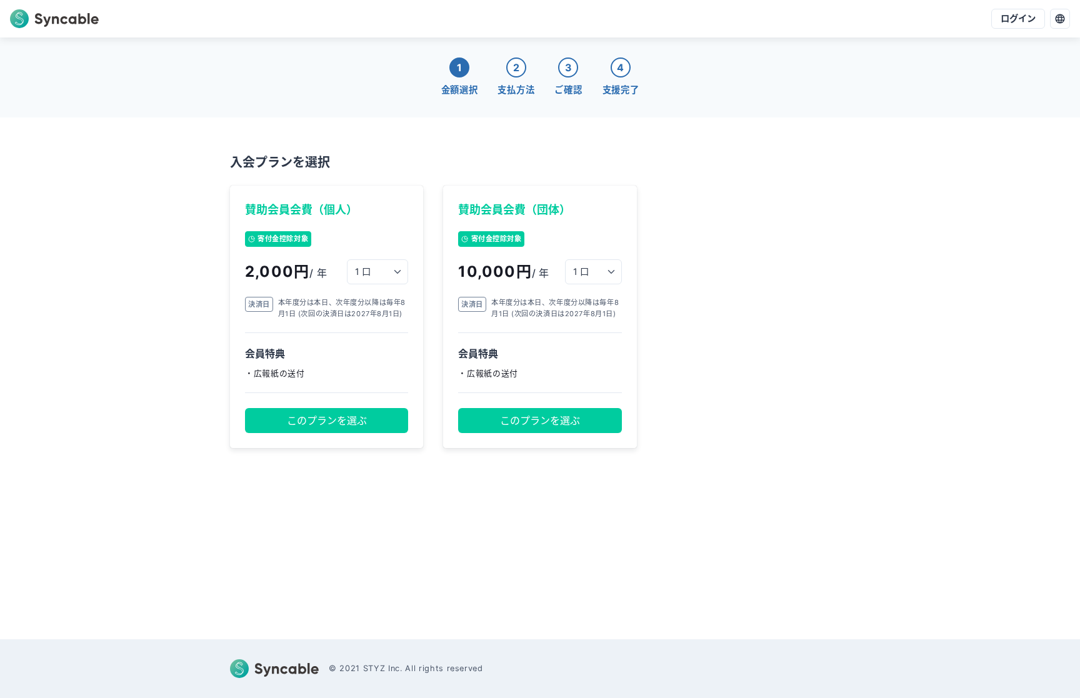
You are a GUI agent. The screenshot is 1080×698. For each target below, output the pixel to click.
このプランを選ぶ (327, 420)
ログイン (1018, 18)
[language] (1060, 19)
